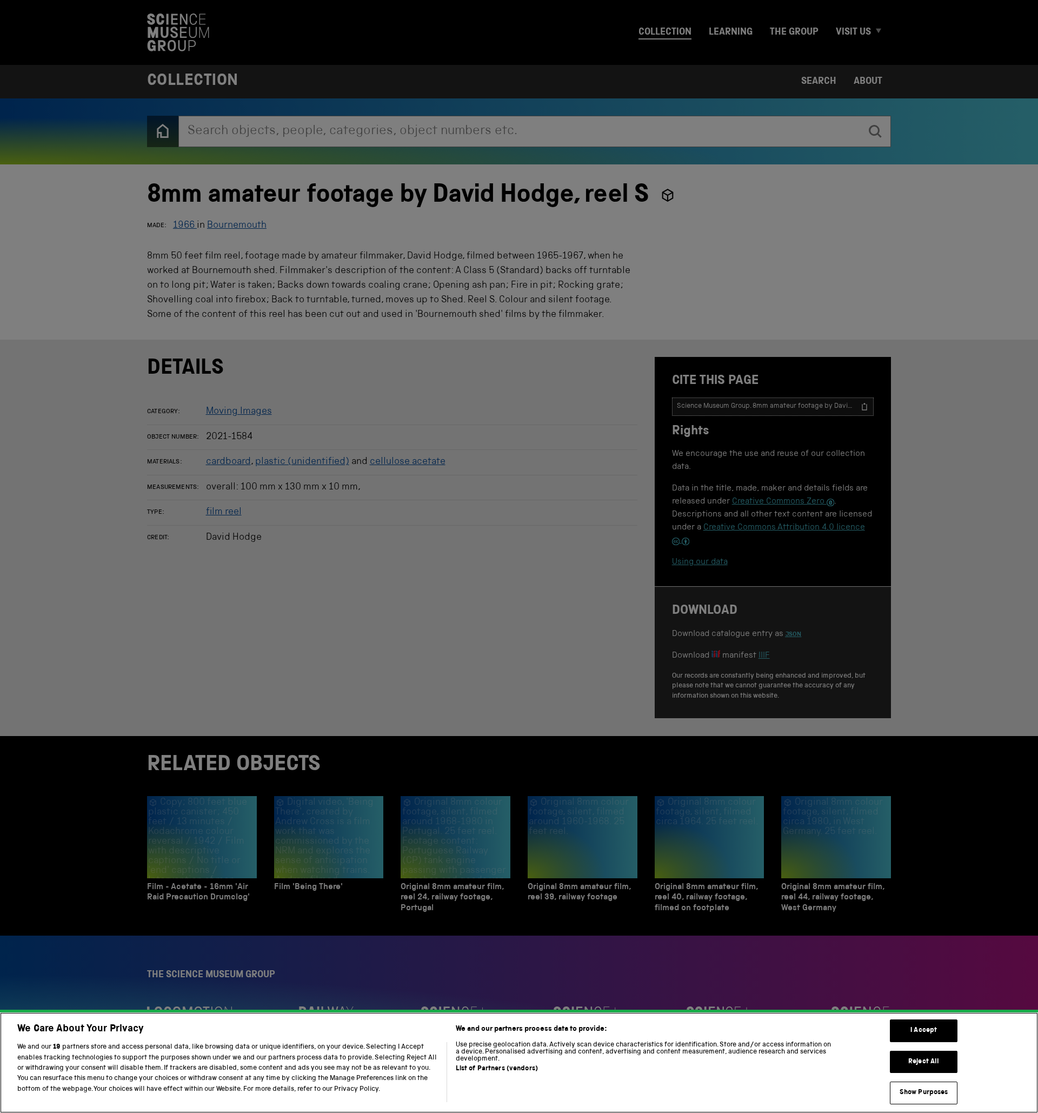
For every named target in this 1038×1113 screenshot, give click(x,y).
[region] (519, 1062)
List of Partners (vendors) (497, 1068)
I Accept (923, 1030)
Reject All (923, 1061)
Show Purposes (924, 1092)
